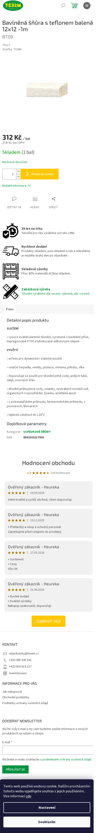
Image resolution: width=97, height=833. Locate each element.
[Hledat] (63, 5)
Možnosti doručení (14, 162)
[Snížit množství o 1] (18, 176)
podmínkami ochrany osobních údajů (66, 759)
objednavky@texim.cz (24, 653)
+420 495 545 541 (20, 660)
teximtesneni (18, 673)
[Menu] (86, 5)
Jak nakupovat (12, 691)
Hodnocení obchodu (48, 462)
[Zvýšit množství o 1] (18, 171)
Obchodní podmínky (15, 697)
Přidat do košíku (42, 174)
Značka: (11, 49)
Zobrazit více (48, 621)
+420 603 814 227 (20, 666)
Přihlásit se (15, 769)
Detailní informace (14, 185)
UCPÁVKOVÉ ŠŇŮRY (37, 432)
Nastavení (47, 807)
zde (28, 796)
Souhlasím (46, 822)
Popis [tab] (10, 309)
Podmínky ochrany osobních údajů (25, 703)
